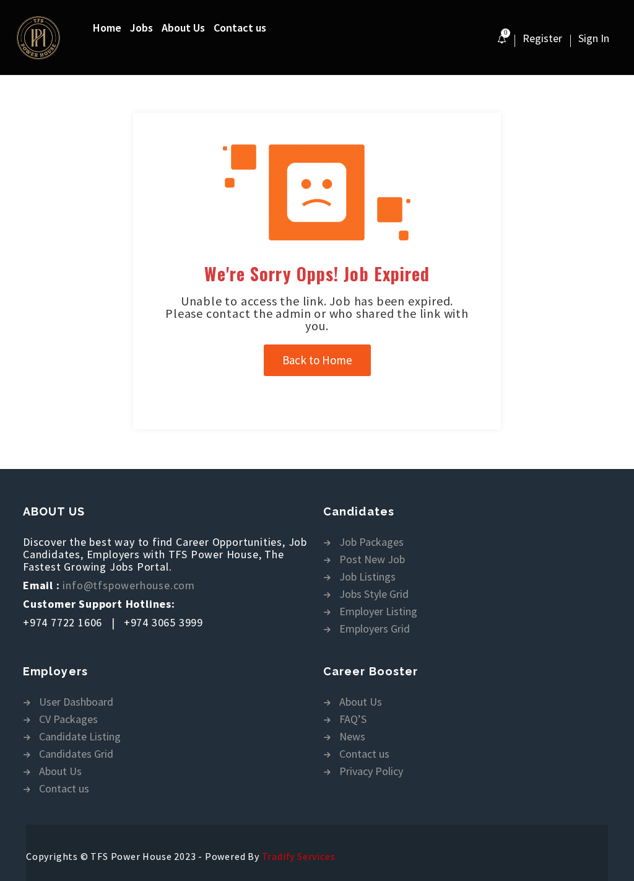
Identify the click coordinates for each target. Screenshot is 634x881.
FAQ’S (353, 719)
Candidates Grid (76, 754)
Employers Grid (374, 629)
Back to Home (317, 360)
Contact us (240, 27)
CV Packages (68, 719)
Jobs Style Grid (374, 594)
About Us (183, 27)
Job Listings (367, 577)
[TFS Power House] (54, 37)
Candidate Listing (80, 736)
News (352, 736)
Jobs (141, 27)
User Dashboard (76, 702)
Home (107, 27)
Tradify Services (299, 856)
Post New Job (372, 559)
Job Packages (371, 542)
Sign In (593, 38)
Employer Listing (378, 611)
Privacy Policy (371, 771)
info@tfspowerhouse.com (129, 585)
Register (542, 38)
